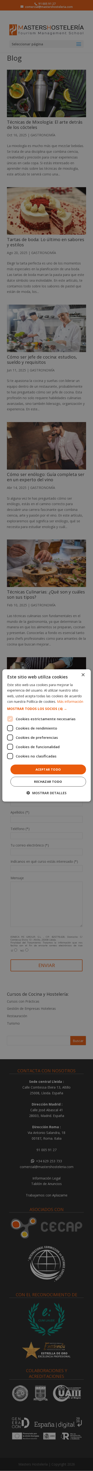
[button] (46, 709)
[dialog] (46, 735)
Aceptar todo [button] (48, 769)
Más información (70, 701)
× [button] (83, 675)
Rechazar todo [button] (48, 781)
